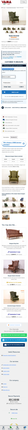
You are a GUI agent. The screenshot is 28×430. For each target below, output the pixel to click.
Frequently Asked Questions (9, 355)
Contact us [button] (10, 428)
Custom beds (6, 374)
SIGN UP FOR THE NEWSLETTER (15, 344)
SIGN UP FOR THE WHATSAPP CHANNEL (15, 335)
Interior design (6, 368)
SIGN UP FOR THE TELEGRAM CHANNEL (15, 340)
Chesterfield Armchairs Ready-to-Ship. (12, 57)
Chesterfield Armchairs (11, 7)
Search (17, 428)
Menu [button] (3, 428)
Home (4, 7)
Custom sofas (6, 371)
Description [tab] (6, 137)
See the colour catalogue (8, 69)
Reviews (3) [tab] (14, 137)
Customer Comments (14, 325)
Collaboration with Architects (9, 365)
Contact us (11, 56)
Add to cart (15, 92)
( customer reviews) (14, 39)
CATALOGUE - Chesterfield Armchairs (16, 107)
